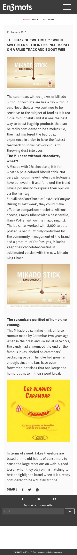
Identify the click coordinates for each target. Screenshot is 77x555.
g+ (54, 499)
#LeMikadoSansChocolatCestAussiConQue (38, 199)
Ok (69, 511)
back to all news (43, 19)
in (38, 499)
